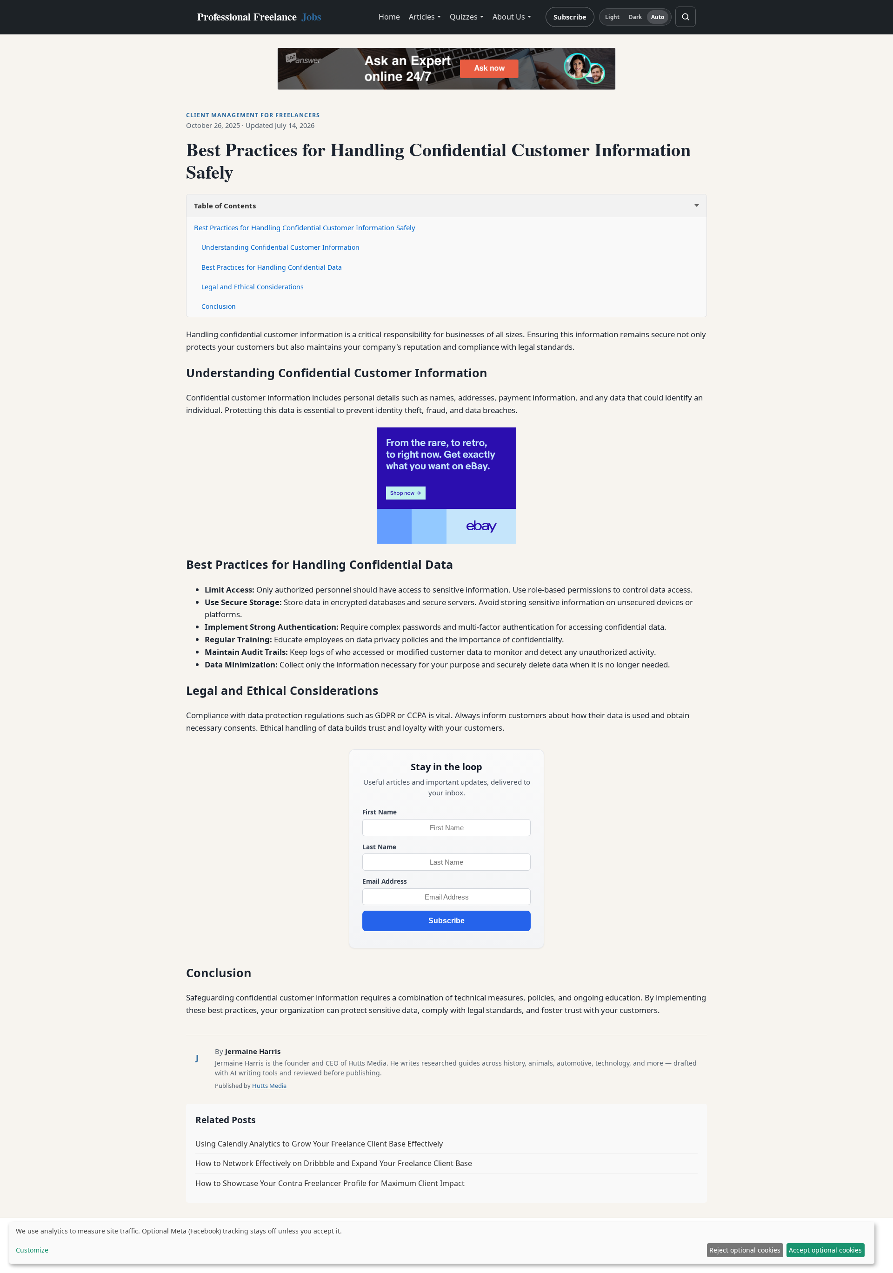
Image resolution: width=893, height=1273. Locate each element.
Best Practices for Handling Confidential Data (271, 267)
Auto (657, 16)
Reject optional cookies (744, 1250)
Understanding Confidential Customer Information (280, 247)
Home (389, 17)
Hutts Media (269, 1085)
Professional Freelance (259, 16)
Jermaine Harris (252, 1051)
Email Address (384, 881)
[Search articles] (685, 17)
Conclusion (218, 306)
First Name (379, 811)
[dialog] (441, 1243)
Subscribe (569, 16)
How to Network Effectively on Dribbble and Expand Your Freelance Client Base (333, 1163)
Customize (32, 1250)
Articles (422, 17)
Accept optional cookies (825, 1250)
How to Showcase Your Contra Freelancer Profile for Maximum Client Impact (330, 1183)
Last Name (379, 846)
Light (612, 16)
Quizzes (464, 17)
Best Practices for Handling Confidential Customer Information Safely (304, 227)
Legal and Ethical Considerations (252, 286)
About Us (509, 17)
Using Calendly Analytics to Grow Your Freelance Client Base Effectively (319, 1144)
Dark (635, 16)
